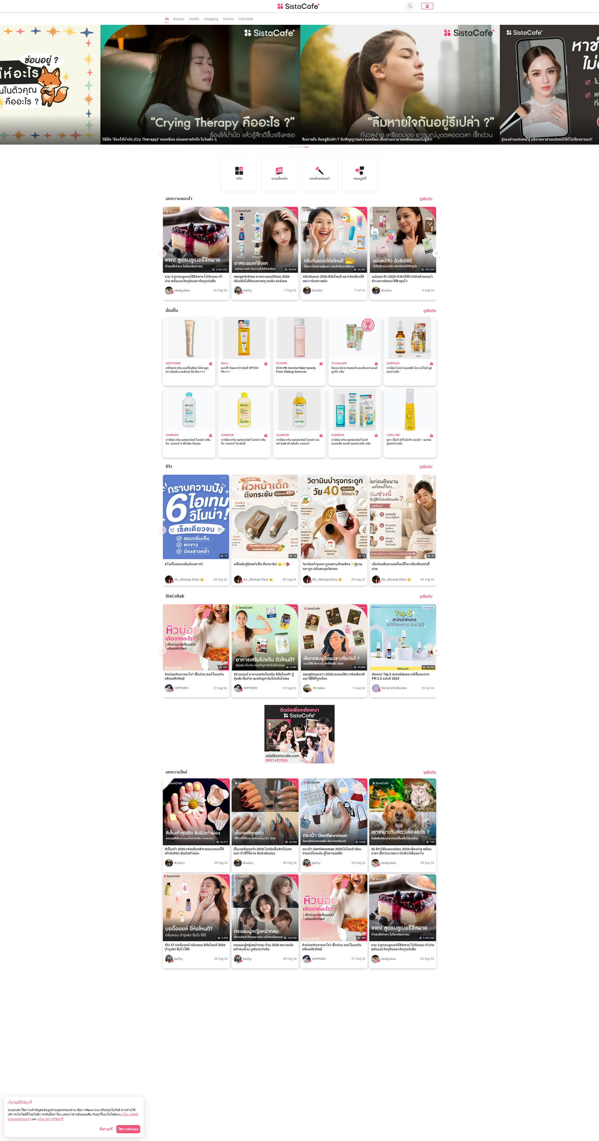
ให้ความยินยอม (128, 1129)
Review (228, 19)
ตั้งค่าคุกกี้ (106, 1129)
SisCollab (246, 19)
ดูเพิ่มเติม (426, 199)
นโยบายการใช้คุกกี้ (50, 1119)
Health (194, 19)
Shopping (211, 19)
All (167, 19)
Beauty (178, 19)
